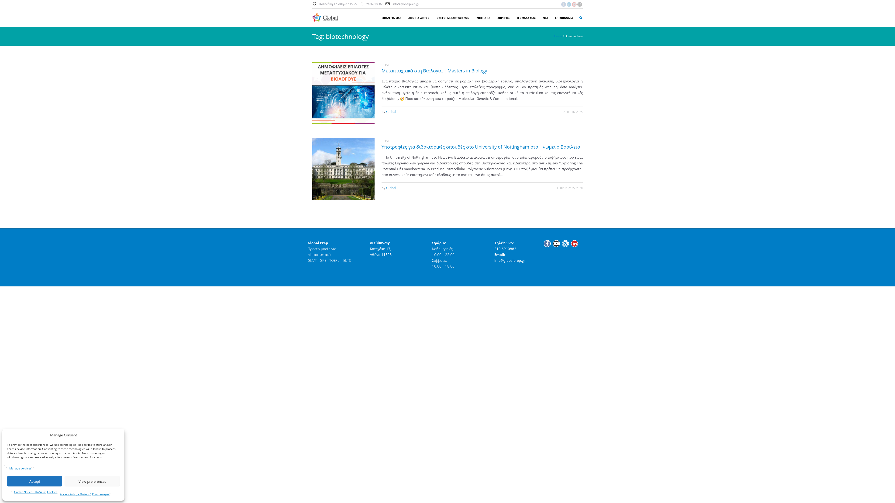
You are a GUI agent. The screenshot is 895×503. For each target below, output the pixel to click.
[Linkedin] (569, 4)
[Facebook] (563, 4)
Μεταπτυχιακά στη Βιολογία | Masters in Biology (434, 71)
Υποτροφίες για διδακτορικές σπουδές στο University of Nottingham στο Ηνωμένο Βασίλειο (481, 147)
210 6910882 (505, 248)
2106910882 (374, 4)
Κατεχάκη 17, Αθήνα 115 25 (338, 4)
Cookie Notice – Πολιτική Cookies (35, 492)
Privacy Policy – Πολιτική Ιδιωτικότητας (85, 494)
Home (558, 36)
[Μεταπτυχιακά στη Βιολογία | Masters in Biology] (343, 93)
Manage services (20, 468)
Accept (34, 481)
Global (391, 111)
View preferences (92, 481)
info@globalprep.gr (405, 4)
